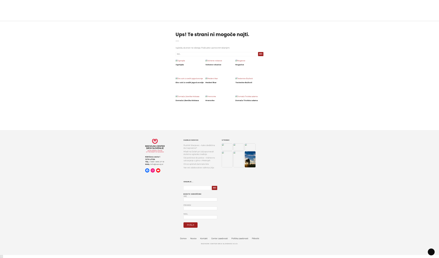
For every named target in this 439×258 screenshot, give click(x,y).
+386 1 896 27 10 (157, 162)
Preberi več (189, 71)
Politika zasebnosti (239, 238)
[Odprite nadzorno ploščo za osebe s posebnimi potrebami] (1, 256)
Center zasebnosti (219, 238)
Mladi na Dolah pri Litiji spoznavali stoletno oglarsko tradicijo (198, 153)
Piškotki (255, 238)
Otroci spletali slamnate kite (196, 164)
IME (185, 196)
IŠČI (260, 54)
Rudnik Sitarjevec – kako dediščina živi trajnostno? (199, 146)
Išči (214, 188)
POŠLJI (190, 225)
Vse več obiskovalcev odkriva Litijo (198, 168)
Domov (183, 238)
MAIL (185, 214)
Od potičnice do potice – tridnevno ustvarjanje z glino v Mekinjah (199, 159)
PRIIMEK (187, 205)
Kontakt (204, 238)
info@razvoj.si (156, 164)
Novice (193, 238)
